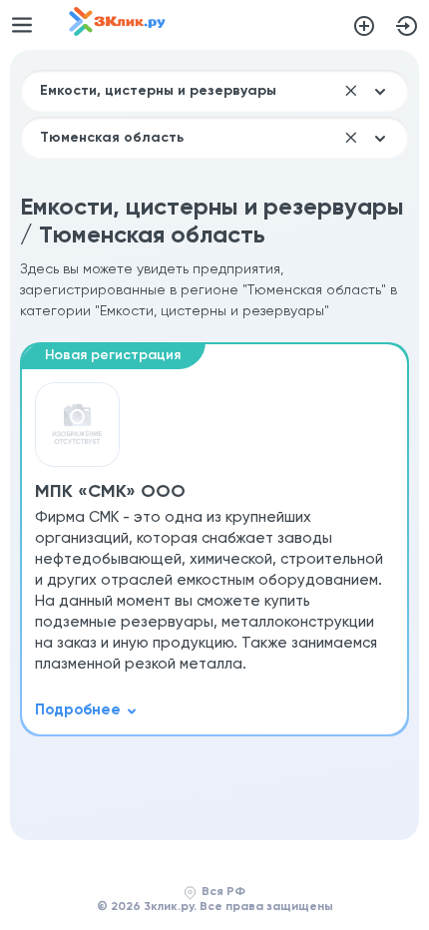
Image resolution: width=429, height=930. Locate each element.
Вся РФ (223, 892)
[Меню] (22, 25)
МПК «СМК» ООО (110, 492)
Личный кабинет (407, 26)
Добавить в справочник (364, 26)
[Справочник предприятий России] (117, 32)
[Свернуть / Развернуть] (86, 709)
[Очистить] (351, 91)
